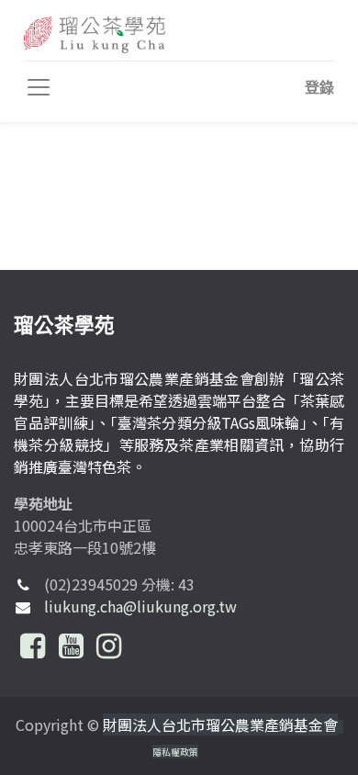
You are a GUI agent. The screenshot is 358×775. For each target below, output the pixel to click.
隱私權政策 (175, 751)
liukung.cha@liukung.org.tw (140, 606)
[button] (319, 87)
